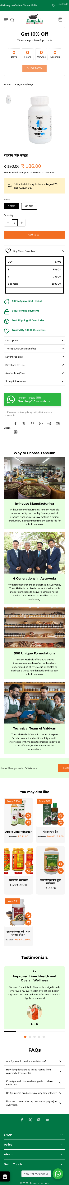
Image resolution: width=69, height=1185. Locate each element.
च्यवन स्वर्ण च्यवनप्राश (18, 880)
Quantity (8, 215)
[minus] (8, 222)
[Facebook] (22, 1120)
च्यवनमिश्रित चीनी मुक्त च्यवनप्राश (50, 882)
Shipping (24, 172)
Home (7, 84)
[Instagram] (38, 1120)
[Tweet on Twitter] (24, 423)
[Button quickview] (28, 816)
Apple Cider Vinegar (18, 831)
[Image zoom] (40, 120)
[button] (34, 235)
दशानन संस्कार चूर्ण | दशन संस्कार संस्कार (18, 933)
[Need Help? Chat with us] (58, 1173)
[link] (34, 68)
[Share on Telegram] (49, 423)
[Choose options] (28, 822)
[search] (12, 19)
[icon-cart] (60, 19)
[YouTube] (47, 1120)
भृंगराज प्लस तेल (50, 831)
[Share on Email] (57, 423)
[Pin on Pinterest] (32, 423)
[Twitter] (30, 1120)
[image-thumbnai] (8, 99)
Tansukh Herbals (39, 1183)
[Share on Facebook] (15, 423)
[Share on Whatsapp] (41, 423)
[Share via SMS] (15, 432)
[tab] (25, 1037)
